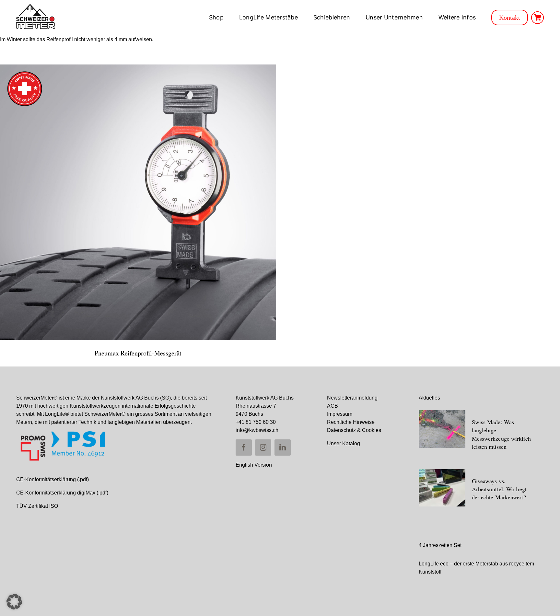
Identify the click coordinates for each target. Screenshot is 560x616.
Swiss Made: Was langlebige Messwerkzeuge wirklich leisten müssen (501, 434)
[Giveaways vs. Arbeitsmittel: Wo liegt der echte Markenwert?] (442, 488)
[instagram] (263, 447)
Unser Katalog (343, 443)
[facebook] (244, 447)
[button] (14, 601)
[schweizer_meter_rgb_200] (35, 6)
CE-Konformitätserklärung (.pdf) (52, 479)
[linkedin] (282, 447)
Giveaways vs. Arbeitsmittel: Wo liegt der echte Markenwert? (499, 489)
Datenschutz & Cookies (354, 430)
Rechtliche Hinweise (351, 422)
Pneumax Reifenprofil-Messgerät (138, 353)
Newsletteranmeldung (352, 398)
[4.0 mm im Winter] (138, 202)
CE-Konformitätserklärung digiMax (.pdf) (62, 492)
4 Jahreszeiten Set (440, 545)
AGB (332, 406)
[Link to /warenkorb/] (537, 17)
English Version (254, 465)
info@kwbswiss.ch (257, 430)
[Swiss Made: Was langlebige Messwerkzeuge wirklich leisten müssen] (442, 429)
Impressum (339, 414)
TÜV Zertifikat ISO (37, 506)
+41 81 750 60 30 (256, 422)
